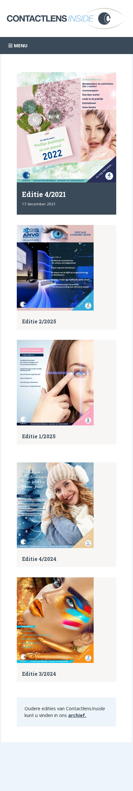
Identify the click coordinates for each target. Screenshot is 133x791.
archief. (77, 715)
